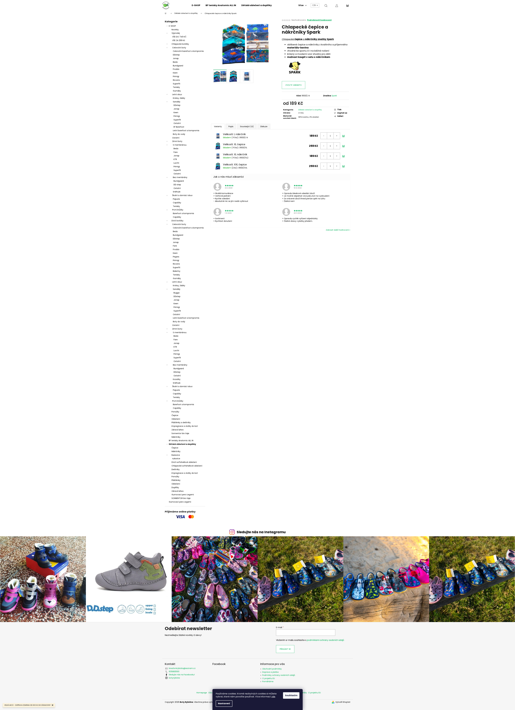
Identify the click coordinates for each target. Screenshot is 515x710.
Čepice (175, 415)
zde (273, 696)
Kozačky (176, 379)
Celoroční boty (179, 47)
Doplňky (175, 487)
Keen (175, 72)
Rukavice (176, 455)
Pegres (176, 256)
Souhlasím (291, 695)
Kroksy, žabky (179, 98)
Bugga (176, 292)
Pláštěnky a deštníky (181, 422)
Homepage (201, 692)
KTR (175, 159)
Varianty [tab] (218, 126)
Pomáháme (267, 681)
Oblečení (176, 419)
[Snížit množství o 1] (324, 136)
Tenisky (176, 87)
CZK (314, 5)
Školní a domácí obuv (182, 195)
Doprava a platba (270, 672)
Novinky (175, 29)
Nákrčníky (176, 437)
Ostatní (177, 123)
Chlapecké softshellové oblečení (187, 465)
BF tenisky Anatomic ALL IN (181, 440)
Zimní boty (177, 141)
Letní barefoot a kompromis (186, 130)
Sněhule (176, 191)
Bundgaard (178, 65)
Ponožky (175, 411)
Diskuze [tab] (263, 126)
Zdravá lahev (178, 429)
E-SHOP (172, 26)
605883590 (174, 671)
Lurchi (176, 163)
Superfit (176, 83)
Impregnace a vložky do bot (185, 426)
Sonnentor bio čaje (180, 433)
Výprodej (176, 33)
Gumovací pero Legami (183, 494)
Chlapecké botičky (180, 44)
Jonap (176, 58)
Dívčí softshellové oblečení (184, 462)
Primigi (176, 76)
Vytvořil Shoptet (342, 702)
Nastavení (224, 703)
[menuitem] (196, 5)
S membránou (179, 145)
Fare (176, 152)
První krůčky (177, 209)
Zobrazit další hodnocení (337, 230)
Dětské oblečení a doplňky (182, 444)
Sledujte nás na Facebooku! (182, 674)
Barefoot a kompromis (183, 213)
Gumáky (177, 90)
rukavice (176, 458)
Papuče (176, 199)
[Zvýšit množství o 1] (337, 136)
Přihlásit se (285, 649)
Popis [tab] (230, 126)
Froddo (176, 69)
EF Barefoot (179, 127)
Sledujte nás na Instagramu (261, 532)
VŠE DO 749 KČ (179, 36)
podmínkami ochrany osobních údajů (325, 640)
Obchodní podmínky (272, 668)
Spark (334, 95)
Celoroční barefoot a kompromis (188, 51)
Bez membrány (180, 177)
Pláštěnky (176, 480)
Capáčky (177, 202)
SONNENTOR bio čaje (181, 498)
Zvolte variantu (293, 85)
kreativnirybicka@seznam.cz (182, 668)
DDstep (176, 54)
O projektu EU (268, 678)
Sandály (176, 101)
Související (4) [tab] (247, 126)
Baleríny (176, 271)
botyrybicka (174, 677)
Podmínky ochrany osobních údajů (278, 675)
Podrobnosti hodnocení (319, 20)
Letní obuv (177, 94)
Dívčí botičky (177, 220)
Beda (175, 62)
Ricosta (176, 80)
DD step (177, 184)
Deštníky (176, 469)
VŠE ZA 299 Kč (178, 40)
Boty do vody (179, 134)
